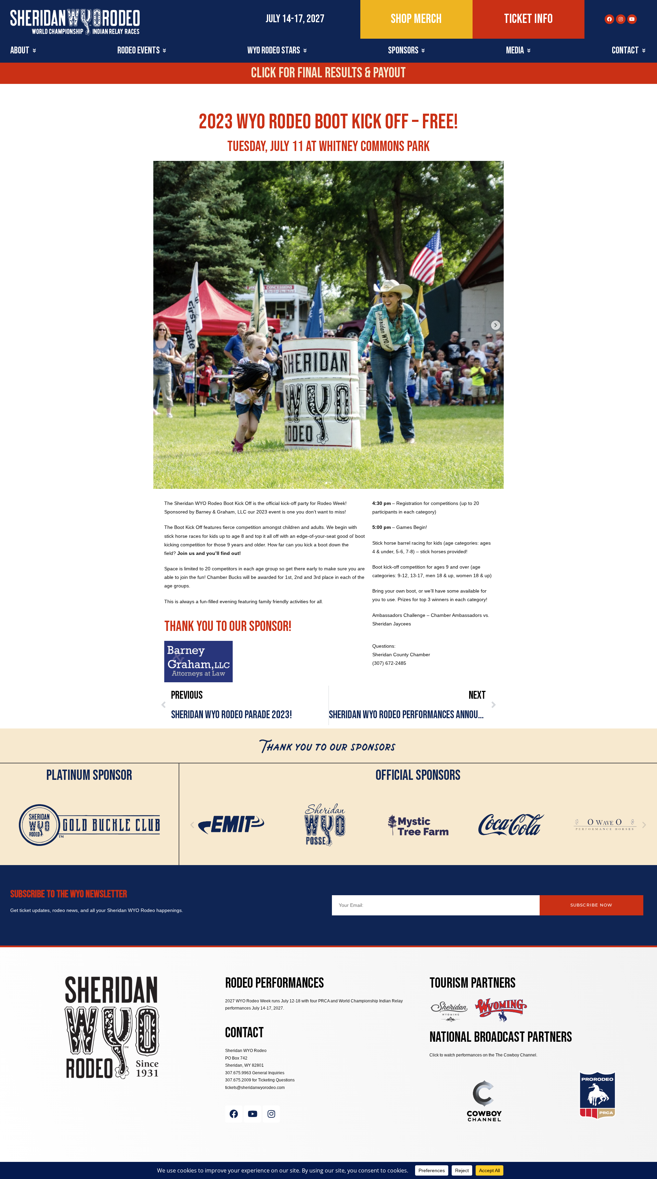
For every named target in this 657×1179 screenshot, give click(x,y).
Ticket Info (528, 19)
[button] (23, 50)
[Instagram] (621, 19)
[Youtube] (632, 19)
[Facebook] (609, 19)
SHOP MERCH (416, 19)
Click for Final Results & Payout (328, 73)
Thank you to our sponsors (328, 748)
